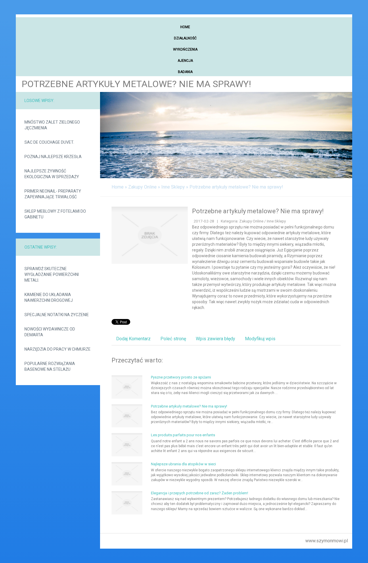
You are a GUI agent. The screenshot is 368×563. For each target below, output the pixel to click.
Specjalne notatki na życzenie (56, 314)
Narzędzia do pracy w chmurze (57, 349)
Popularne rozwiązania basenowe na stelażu (49, 366)
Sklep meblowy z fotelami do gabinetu (55, 214)
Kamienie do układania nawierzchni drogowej (48, 297)
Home (118, 187)
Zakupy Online (142, 187)
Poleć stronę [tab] (173, 338)
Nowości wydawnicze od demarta (49, 332)
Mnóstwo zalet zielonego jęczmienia (52, 125)
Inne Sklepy (173, 187)
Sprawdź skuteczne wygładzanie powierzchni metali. (51, 274)
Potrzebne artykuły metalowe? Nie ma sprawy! (236, 187)
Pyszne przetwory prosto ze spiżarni (181, 377)
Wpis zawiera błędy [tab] (215, 338)
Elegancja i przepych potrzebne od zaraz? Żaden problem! (199, 493)
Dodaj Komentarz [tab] (133, 338)
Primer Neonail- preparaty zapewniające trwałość (52, 194)
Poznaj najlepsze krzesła (53, 156)
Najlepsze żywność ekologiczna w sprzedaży (51, 174)
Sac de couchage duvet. (49, 142)
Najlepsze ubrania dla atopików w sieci (183, 464)
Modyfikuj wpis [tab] (260, 338)
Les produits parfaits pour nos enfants (183, 435)
